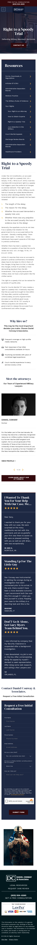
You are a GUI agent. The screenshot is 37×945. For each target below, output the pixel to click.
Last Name (8, 726)
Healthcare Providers (13, 152)
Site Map (4, 939)
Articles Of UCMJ (11, 83)
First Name (8, 717)
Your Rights (9, 106)
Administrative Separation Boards (15, 89)
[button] (14, 469)
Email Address (9, 743)
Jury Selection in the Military (16, 128)
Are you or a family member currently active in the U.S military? (18, 761)
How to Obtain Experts (16, 116)
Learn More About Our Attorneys (18, 478)
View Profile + (8, 461)
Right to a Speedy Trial (16, 122)
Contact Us (18, 45)
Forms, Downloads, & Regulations (13, 77)
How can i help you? (10, 771)
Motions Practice (11, 96)
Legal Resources (18, 885)
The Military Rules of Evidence (16, 101)
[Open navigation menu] (3, 9)
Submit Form (18, 812)
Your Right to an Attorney (17, 111)
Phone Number (9, 735)
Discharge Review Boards (14, 139)
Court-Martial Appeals (13, 134)
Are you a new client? (11, 752)
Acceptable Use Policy (17, 794)
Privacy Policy (13, 939)
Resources (14, 65)
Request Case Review (18, 888)
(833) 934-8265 (18, 4)
